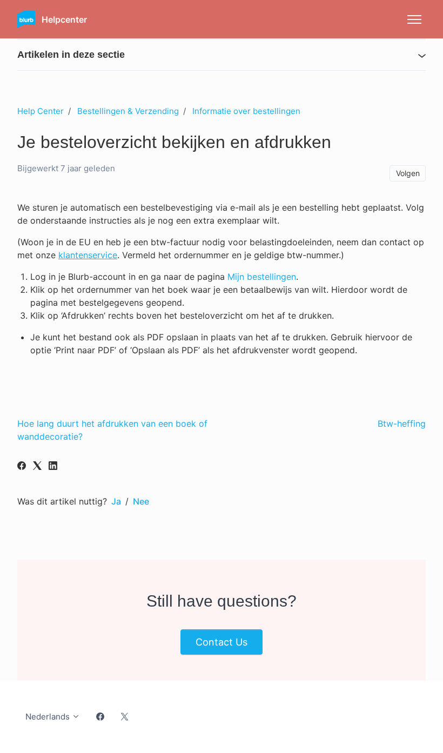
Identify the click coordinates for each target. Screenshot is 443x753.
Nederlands (48, 716)
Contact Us (221, 642)
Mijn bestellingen (261, 276)
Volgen (408, 173)
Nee (141, 501)
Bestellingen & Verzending (128, 111)
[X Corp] (37, 466)
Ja (116, 501)
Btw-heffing (402, 423)
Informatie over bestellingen (246, 111)
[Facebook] (21, 466)
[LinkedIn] (53, 466)
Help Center (40, 111)
